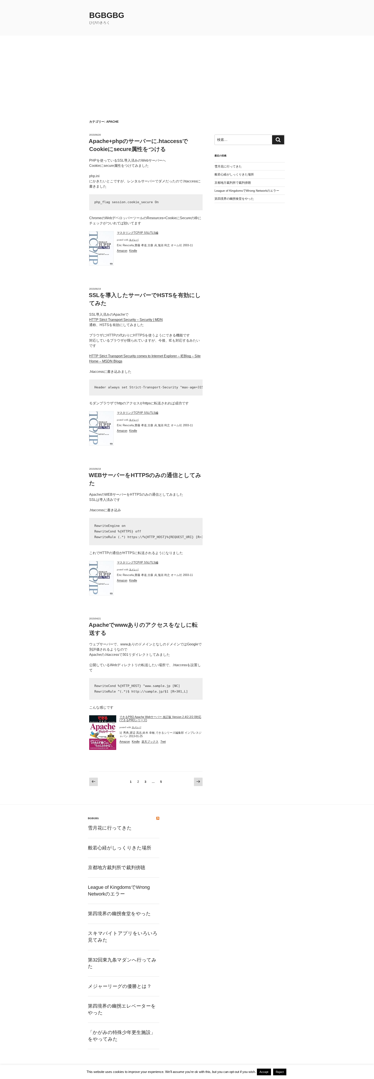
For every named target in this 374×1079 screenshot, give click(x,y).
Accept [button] (264, 1072)
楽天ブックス (150, 741)
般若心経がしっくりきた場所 (234, 174)
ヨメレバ (134, 240)
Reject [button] (280, 1072)
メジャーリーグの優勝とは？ (120, 986)
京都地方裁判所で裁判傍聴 (232, 182)
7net (163, 741)
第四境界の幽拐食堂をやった (234, 198)
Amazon (122, 250)
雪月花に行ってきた (228, 166)
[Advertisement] (187, 68)
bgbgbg (106, 15)
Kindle (133, 250)
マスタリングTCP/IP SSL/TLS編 (137, 232)
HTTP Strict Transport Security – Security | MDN (126, 320)
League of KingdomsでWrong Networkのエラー (246, 190)
